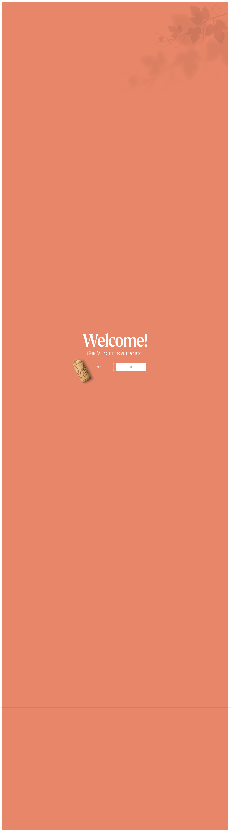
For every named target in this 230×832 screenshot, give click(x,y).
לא (99, 367)
